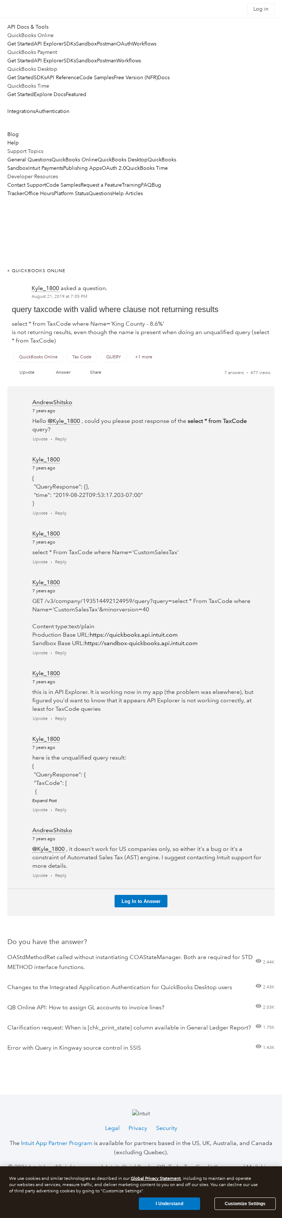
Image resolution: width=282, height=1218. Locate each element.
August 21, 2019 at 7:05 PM (59, 296)
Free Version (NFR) (136, 77)
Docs (164, 77)
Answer (63, 372)
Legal (112, 1127)
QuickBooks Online (74, 159)
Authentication (52, 111)
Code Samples (96, 77)
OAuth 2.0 (114, 168)
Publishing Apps (82, 168)
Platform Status (71, 193)
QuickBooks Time (147, 168)
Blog (13, 134)
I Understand (169, 1203)
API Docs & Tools (27, 26)
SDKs (70, 43)
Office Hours (39, 193)
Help (13, 142)
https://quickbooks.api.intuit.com (134, 634)
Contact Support (26, 185)
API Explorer (49, 43)
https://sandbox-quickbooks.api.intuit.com (141, 643)
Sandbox (86, 43)
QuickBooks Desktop (123, 159)
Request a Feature (101, 185)
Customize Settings (245, 1203)
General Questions (29, 159)
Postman (106, 43)
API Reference (62, 77)
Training (131, 185)
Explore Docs (50, 94)
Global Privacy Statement (156, 1178)
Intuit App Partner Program (56, 1143)
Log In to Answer (141, 901)
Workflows (144, 43)
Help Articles (127, 193)
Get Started (20, 43)
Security (166, 1127)
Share (95, 372)
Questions (100, 193)
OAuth (124, 43)
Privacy (138, 1127)
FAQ (146, 185)
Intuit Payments (45, 168)
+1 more (143, 357)
